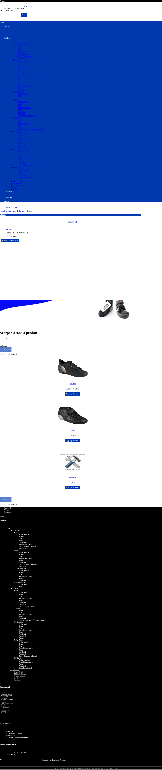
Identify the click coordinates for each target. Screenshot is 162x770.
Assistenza (8, 191)
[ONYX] (72, 426)
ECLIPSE (8, 229)
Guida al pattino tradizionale (18, 195)
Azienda (7, 26)
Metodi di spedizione (6, 694)
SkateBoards (13, 179)
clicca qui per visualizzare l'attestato (54, 760)
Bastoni (20, 147)
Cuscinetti (21, 52)
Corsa (15, 42)
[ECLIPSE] (72, 380)
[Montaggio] (72, 473)
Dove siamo (13, 32)
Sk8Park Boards (19, 183)
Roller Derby (17, 149)
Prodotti (7, 38)
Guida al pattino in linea (17, 193)
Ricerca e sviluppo (15, 34)
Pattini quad (13, 98)
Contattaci (127, 4)
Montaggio (72, 477)
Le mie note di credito (14, 733)
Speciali (3, 215)
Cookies (88, 768)
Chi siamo (12, 28)
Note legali (4, 698)
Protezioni (21, 58)
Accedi (2, 1)
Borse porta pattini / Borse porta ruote (31, 130)
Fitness (15, 60)
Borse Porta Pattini (24, 177)
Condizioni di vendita (6, 696)
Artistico (16, 118)
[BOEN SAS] (29, 6)
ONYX (73, 430)
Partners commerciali (16, 36)
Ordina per (3, 346)
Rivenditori (8, 197)
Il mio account (5, 723)
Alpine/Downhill (19, 78)
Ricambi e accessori (24, 54)
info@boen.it (10, 754)
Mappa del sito (5, 712)
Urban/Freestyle (18, 92)
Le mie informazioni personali (17, 737)
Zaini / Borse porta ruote (26, 56)
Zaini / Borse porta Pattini (26, 74)
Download (3, 700)
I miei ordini (10, 731)
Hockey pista (17, 132)
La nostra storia (14, 30)
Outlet (6, 201)
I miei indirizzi (11, 735)
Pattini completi (23, 44)
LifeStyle (16, 167)
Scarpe (20, 46)
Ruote (20, 50)
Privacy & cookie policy (7, 699)
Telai (19, 48)
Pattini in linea (14, 40)
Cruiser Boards (18, 185)
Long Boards (17, 181)
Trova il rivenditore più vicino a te (20, 199)
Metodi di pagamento (6, 695)
